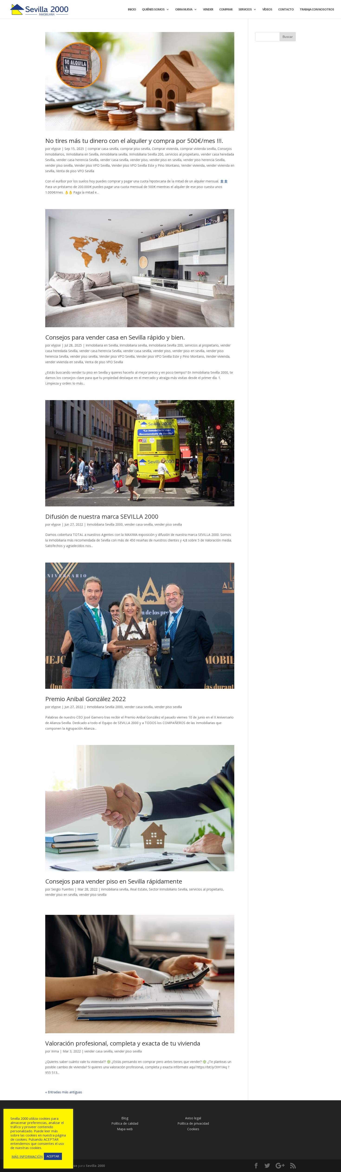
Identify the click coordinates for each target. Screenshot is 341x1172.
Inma (55, 1051)
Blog (124, 1118)
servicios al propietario (182, 154)
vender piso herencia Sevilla (204, 160)
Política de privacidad (193, 1123)
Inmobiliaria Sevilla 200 (146, 154)
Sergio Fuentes (62, 889)
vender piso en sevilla (165, 160)
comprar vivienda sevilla (198, 148)
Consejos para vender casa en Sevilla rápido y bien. (116, 337)
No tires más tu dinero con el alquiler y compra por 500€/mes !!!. (135, 140)
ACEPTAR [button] (53, 1156)
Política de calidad (124, 1123)
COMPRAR (225, 9)
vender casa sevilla (114, 160)
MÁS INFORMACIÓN (27, 1156)
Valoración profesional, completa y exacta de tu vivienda (122, 1043)
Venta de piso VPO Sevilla (75, 171)
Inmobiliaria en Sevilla (82, 154)
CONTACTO (286, 9)
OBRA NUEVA (183, 9)
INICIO (132, 9)
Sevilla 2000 (95, 1165)
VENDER (208, 9)
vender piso (139, 160)
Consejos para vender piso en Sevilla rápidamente (113, 881)
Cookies (193, 1129)
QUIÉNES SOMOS (153, 9)
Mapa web (125, 1129)
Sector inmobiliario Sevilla (168, 889)
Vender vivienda (193, 165)
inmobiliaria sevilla (113, 154)
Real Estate (138, 889)
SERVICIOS (245, 9)
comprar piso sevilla (135, 148)
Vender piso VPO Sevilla (92, 165)
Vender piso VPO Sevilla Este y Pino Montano (145, 165)
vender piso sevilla (59, 165)
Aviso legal (193, 1118)
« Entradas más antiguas (63, 1092)
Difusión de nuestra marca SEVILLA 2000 (101, 516)
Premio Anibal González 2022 (85, 699)
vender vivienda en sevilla (64, 362)
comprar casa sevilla (103, 148)
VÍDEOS (267, 9)
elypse (56, 148)
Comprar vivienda (165, 148)
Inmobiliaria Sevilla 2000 (105, 524)
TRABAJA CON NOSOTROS (317, 9)
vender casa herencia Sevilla (77, 160)
